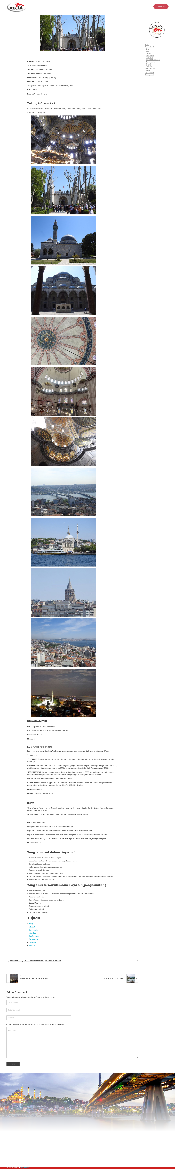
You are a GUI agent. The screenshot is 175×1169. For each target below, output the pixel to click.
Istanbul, (32, 927)
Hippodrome (25, 961)
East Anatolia (150, 62)
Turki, (31, 924)
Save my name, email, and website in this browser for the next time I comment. (37, 1024)
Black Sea (149, 64)
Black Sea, (32, 942)
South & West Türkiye (153, 60)
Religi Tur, (32, 945)
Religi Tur (149, 66)
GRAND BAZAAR (15, 961)
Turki (147, 51)
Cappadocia (150, 56)
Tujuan (147, 49)
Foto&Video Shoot (150, 68)
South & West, (34, 936)
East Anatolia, (34, 939)
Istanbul (148, 53)
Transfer (147, 70)
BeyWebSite (25, 1168)
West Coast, (33, 933)
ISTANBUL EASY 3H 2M (36, 961)
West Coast (149, 58)
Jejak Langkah (149, 73)
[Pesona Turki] (16, 7)
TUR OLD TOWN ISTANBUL (53, 961)
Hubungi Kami (149, 75)
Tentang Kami (149, 47)
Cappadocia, (33, 930)
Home (147, 45)
